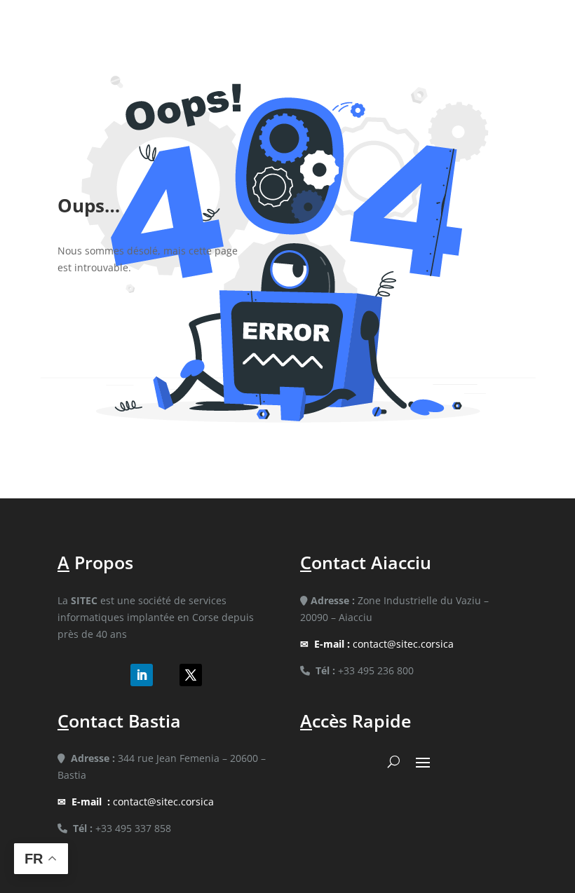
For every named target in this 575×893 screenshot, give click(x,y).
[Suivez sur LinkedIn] (141, 675)
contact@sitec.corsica (384, 643)
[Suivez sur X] (191, 675)
